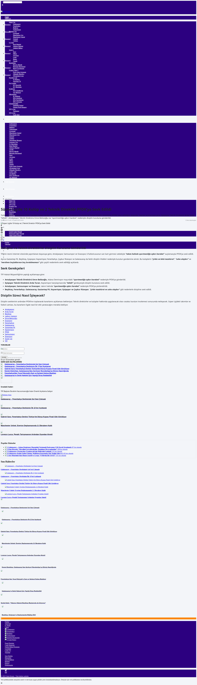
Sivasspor (8, 336)
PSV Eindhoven (18, 91)
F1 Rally (8, 625)
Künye (7, 663)
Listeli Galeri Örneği (15, 232)
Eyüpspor (8, 321)
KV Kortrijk (17, 85)
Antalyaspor (9, 309)
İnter (14, 52)
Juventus (16, 55)
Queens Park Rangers (20, 107)
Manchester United (19, 37)
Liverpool (16, 33)
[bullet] (17, 357)
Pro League (12, 83)
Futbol (7, 242)
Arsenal (15, 39)
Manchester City (18, 35)
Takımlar (8, 119)
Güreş (7, 627)
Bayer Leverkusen (18, 68)
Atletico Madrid (18, 46)
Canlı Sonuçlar (9, 182)
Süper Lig (12, 22)
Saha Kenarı (8, 199)
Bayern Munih (17, 65)
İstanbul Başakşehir (13, 638)
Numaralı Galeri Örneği (16, 233)
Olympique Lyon (18, 76)
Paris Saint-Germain (19, 72)
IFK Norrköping (18, 100)
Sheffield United (18, 105)
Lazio (15, 57)
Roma (15, 59)
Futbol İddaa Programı (12, 647)
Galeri (7, 227)
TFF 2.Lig (12, 113)
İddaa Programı (10, 189)
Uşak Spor (16, 115)
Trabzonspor (17, 30)
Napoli (15, 61)
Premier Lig (13, 31)
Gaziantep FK (10, 327)
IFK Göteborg (17, 98)
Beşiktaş (15, 28)
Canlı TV (8, 651)
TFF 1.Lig (12, 109)
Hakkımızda (9, 665)
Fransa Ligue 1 (13, 70)
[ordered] (15, 357)
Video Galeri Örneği (15, 235)
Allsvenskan (12, 94)
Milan (15, 54)
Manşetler (8, 658)
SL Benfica (16, 79)
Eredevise (12, 89)
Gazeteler (8, 649)
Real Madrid (17, 44)
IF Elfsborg (16, 96)
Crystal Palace (11, 640)
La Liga (11, 42)
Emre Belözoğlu (11, 318)
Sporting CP (17, 81)
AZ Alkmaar (17, 92)
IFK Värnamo (17, 102)
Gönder (4, 357)
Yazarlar (7, 220)
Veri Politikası (9, 660)
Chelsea (15, 41)
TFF (6, 341)
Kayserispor (9, 330)
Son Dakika (9, 656)
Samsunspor (10, 334)
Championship (13, 103)
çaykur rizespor (11, 316)
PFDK (7, 332)
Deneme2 (8, 24)
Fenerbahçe (16, 26)
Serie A (11, 50)
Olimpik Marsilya (18, 74)
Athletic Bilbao (17, 48)
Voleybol (7, 244)
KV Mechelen (17, 87)
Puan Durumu (9, 196)
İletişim (7, 661)
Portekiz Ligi (13, 78)
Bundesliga (12, 63)
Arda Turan (9, 312)
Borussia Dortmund (19, 66)
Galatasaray (17, 24)
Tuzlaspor (16, 111)
